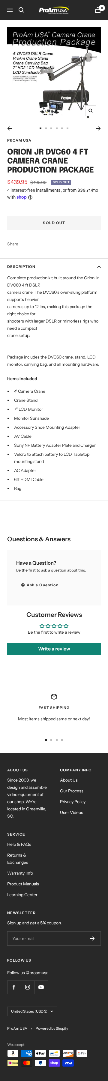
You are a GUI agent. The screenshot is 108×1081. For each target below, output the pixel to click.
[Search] (21, 10)
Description (21, 266)
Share (12, 244)
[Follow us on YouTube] (41, 987)
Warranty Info (20, 873)
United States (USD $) (29, 1011)
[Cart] (98, 10)
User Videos (71, 812)
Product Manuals (23, 884)
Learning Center (22, 894)
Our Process (71, 791)
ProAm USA (19, 140)
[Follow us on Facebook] (14, 987)
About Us (69, 780)
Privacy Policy (73, 801)
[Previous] (9, 128)
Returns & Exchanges (17, 858)
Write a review (54, 649)
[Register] (92, 938)
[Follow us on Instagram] (27, 987)
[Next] (98, 128)
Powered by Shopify (52, 1028)
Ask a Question (42, 585)
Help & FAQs (19, 844)
